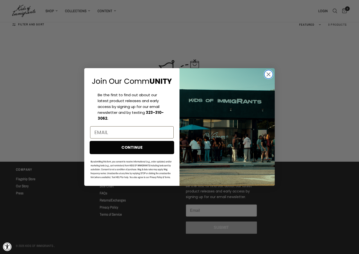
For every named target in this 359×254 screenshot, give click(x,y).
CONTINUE (132, 147)
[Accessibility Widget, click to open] (7, 247)
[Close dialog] (268, 74)
